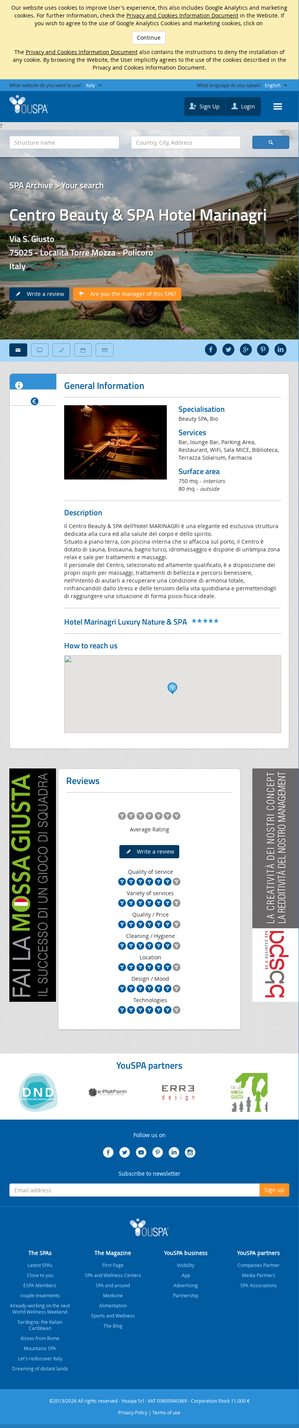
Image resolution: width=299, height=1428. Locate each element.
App (186, 1275)
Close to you (40, 1275)
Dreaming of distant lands (40, 1368)
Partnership (185, 1295)
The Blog (112, 1326)
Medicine (113, 1295)
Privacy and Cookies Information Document (182, 15)
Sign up (274, 1190)
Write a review (43, 294)
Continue (149, 37)
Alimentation (113, 1305)
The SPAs (40, 1252)
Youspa (149, 1227)
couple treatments (40, 1295)
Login (247, 106)
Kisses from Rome (40, 1338)
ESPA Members (39, 1285)
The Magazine (112, 1252)
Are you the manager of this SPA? (131, 294)
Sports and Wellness (113, 1315)
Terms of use (166, 1412)
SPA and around (113, 1285)
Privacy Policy (132, 1412)
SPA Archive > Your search (56, 185)
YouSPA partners (258, 1252)
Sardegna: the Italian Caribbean (39, 1325)
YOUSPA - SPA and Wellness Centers (28, 104)
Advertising (185, 1285)
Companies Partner (259, 1265)
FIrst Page (113, 1265)
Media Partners (258, 1275)
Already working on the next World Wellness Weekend (40, 1308)
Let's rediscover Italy (40, 1358)
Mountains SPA (40, 1348)
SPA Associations (258, 1285)
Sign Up (209, 106)
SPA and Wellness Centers (113, 1275)
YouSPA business (186, 1252)
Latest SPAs (40, 1265)
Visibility (185, 1265)
